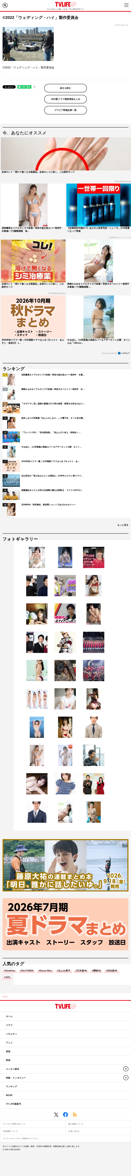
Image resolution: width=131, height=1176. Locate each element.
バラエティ (11, 1034)
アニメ (9, 1042)
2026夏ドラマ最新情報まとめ (65, 99)
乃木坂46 (82, 970)
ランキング (11, 1086)
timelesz (10, 970)
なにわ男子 (64, 970)
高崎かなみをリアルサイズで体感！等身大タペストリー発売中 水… (53, 389)
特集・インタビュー (16, 1078)
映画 (8, 1060)
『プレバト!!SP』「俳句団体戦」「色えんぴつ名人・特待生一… (51, 432)
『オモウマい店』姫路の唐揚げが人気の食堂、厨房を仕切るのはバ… (53, 403)
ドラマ (9, 1025)
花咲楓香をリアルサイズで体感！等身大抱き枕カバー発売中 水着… (53, 375)
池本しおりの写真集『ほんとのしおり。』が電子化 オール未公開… (53, 418)
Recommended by (110, 353)
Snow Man (46, 970)
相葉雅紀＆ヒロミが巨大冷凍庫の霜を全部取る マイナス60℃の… (52, 490)
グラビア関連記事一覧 (65, 110)
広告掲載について (10, 1131)
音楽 (8, 1051)
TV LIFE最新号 (13, 1104)
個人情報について (75, 1124)
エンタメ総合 (12, 1069)
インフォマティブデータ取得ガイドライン (20, 1138)
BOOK (9, 1095)
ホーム (5, 997)
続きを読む (65, 88)
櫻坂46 (97, 970)
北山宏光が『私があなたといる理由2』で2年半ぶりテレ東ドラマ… (52, 476)
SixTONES (27, 970)
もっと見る (122, 525)
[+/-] (125, 1068)
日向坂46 (112, 970)
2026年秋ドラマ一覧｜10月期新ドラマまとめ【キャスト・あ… (50, 461)
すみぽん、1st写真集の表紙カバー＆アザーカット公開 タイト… (51, 447)
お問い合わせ (73, 1131)
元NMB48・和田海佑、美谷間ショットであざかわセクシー (48, 504)
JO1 (8, 977)
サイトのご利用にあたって (14, 1124)
